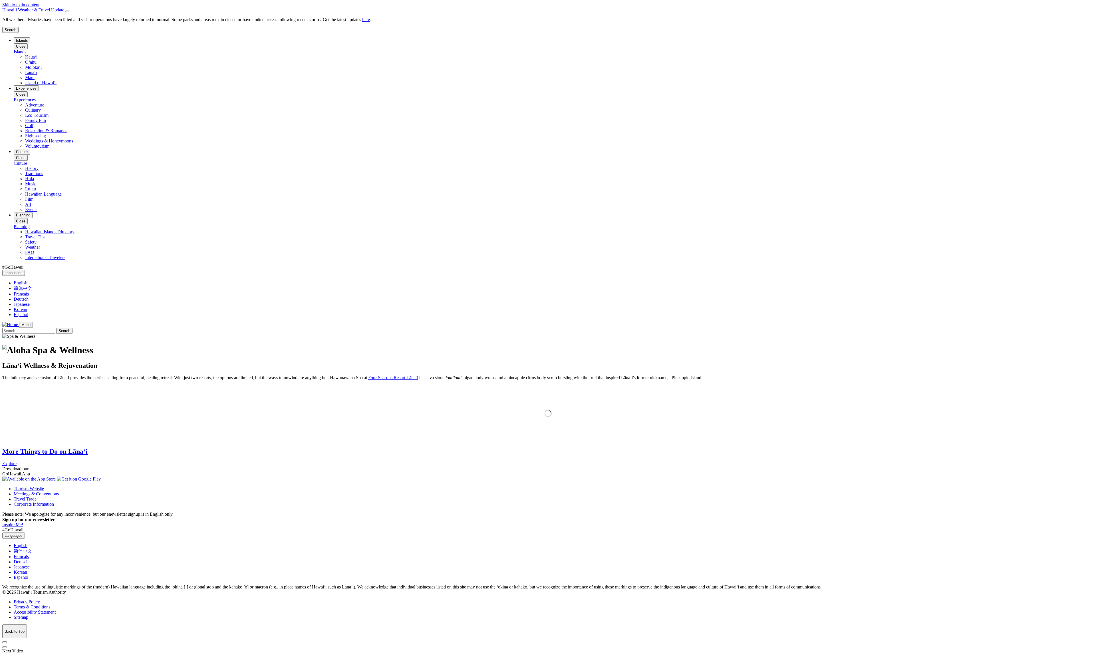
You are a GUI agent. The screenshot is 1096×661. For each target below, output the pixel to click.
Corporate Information (34, 504)
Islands (22, 40)
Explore (9, 463)
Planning (23, 215)
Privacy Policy (27, 601)
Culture (22, 152)
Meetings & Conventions (36, 493)
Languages (14, 273)
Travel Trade (25, 499)
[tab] (548, 10)
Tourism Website (29, 488)
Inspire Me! (12, 524)
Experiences (26, 88)
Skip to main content (20, 4)
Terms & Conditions (32, 606)
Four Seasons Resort (393, 377)
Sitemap (21, 617)
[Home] (10, 324)
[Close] (67, 11)
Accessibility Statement (35, 612)
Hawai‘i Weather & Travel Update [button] (33, 9)
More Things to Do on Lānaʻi (45, 451)
